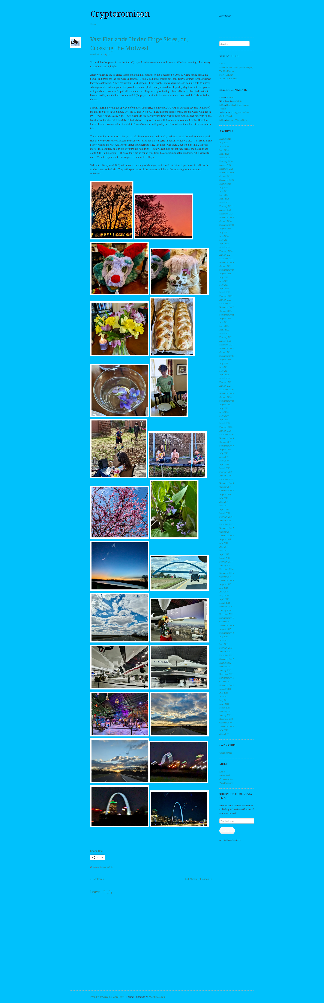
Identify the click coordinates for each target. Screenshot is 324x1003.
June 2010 (224, 733)
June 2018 (224, 501)
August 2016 (225, 584)
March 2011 (224, 707)
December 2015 (226, 613)
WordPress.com (157, 997)
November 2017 (226, 527)
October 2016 (225, 576)
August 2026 (225, 138)
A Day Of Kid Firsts (228, 78)
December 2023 (226, 258)
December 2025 (226, 168)
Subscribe (227, 830)
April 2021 (224, 374)
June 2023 (224, 280)
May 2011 (224, 700)
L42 (109, 54)
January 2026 (225, 164)
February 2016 (225, 606)
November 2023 (226, 262)
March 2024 (224, 247)
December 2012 (226, 655)
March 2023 (224, 292)
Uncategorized (225, 752)
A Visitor (230, 97)
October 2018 (225, 486)
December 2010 (226, 718)
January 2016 (225, 610)
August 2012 (225, 662)
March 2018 (224, 512)
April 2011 (224, 703)
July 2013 (223, 636)
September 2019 (226, 445)
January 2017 (225, 565)
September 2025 (226, 179)
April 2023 (224, 288)
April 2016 (224, 598)
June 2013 (224, 640)
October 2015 (225, 621)
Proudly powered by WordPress (107, 997)
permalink (107, 866)
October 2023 (225, 265)
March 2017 (224, 557)
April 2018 (224, 509)
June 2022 (224, 322)
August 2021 (225, 359)
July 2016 (223, 587)
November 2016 (226, 572)
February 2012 (225, 666)
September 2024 (226, 224)
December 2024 (226, 213)
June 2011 (224, 696)
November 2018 (226, 482)
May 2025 (224, 194)
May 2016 (224, 595)
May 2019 (224, 460)
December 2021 (226, 344)
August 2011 (225, 688)
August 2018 (225, 494)
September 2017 (226, 535)
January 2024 (225, 254)
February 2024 (225, 250)
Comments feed (226, 779)
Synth (222, 63)
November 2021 (226, 348)
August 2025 (225, 183)
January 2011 (225, 715)
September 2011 (226, 685)
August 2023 (225, 273)
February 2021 (225, 381)
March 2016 (224, 602)
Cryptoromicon (120, 14)
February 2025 (225, 206)
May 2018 (224, 505)
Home (93, 24)
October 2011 (225, 681)
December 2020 (226, 389)
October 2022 (225, 310)
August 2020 (225, 404)
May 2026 (224, 149)
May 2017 (224, 550)
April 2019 (224, 464)
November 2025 (226, 172)
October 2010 (225, 722)
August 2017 (225, 539)
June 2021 (224, 366)
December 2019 (226, 434)
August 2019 (225, 449)
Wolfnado (97, 879)
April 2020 (224, 419)
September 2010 (226, 726)
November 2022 (226, 307)
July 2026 (223, 142)
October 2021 (225, 351)
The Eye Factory (226, 70)
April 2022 (224, 329)
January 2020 (225, 430)
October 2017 (225, 531)
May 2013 (224, 643)
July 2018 (223, 497)
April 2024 (224, 243)
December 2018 (226, 479)
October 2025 (225, 176)
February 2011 (225, 711)
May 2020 (224, 415)
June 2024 (224, 235)
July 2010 (223, 729)
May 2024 (224, 239)
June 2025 (224, 191)
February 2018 (225, 516)
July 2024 (223, 232)
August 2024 (225, 228)
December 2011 (226, 673)
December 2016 (226, 569)
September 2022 (226, 314)
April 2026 (224, 153)
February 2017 (225, 561)
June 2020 (224, 411)
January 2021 (225, 385)
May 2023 (224, 284)
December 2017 (226, 524)
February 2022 (225, 337)
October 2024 (225, 220)
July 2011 (223, 692)
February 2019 (225, 471)
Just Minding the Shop (198, 879)
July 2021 (223, 363)
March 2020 (224, 423)
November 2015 (226, 617)
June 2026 (224, 146)
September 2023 (226, 269)
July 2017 (223, 542)
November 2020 (226, 393)
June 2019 (224, 456)
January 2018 (225, 520)
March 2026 (224, 157)
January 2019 (225, 475)
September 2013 (226, 632)
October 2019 (225, 441)
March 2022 (224, 333)
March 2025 (224, 202)
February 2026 (225, 161)
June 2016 (224, 591)
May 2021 (224, 370)
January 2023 (225, 299)
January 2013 (225, 651)
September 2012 (226, 658)
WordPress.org (226, 782)
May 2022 (224, 325)
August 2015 (225, 628)
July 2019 (223, 453)
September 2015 (226, 625)
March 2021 (224, 378)
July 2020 (223, 408)
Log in (222, 771)
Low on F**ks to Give (236, 119)
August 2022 (225, 318)
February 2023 (225, 295)
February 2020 (225, 426)
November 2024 (226, 217)
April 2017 (224, 554)
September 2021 (226, 355)
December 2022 (226, 303)
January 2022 (225, 340)
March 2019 (224, 468)
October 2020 (225, 396)
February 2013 (225, 647)
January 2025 (225, 209)
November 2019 (226, 438)
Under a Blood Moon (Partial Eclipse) (236, 67)
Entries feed (224, 775)
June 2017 (224, 546)
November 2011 (226, 677)
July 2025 (223, 187)
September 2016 (226, 580)
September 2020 (226, 400)
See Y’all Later (226, 74)
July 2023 (223, 277)
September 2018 (226, 490)
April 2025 (224, 198)
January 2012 (225, 670)
